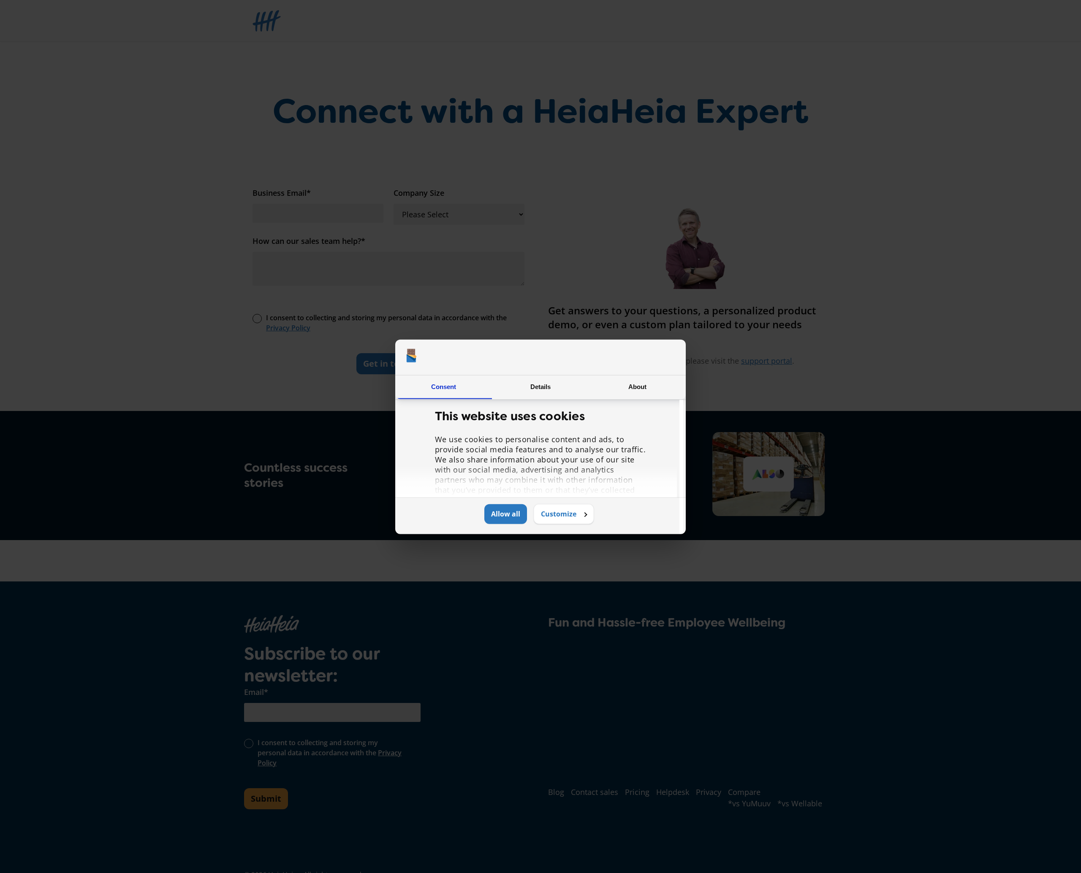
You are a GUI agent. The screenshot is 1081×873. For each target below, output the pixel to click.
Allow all (505, 514)
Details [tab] (540, 386)
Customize (558, 514)
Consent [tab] (443, 386)
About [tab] (637, 386)
